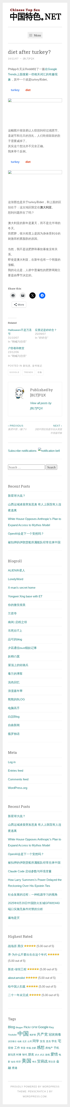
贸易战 (42, 1061)
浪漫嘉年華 (15, 690)
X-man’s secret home (21, 587)
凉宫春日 (12, 1041)
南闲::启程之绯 (17, 622)
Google (14, 372)
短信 (13, 1062)
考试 (34, 1062)
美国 (26, 1060)
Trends (28, 372)
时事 (18, 1054)
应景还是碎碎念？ (46, 329)
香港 (14, 1067)
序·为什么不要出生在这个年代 (27, 954)
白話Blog (13, 716)
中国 (23, 1033)
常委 (23, 1048)
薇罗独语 (14, 733)
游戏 (47, 1054)
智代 (24, 1054)
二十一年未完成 (18, 995)
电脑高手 (14, 708)
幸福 (28, 1048)
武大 (37, 1055)
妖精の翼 (14, 656)
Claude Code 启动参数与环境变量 (30, 871)
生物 (40, 372)
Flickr (27, 1027)
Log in (12, 762)
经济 (18, 1061)
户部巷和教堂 (16, 348)
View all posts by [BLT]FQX (41, 405)
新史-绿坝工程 (17, 969)
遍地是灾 (14, 917)
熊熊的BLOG (16, 699)
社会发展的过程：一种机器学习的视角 (33, 894)
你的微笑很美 (16, 604)
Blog (11, 1027)
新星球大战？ (16, 495)
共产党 (42, 1034)
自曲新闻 (14, 725)
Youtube (12, 1034)
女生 (42, 1041)
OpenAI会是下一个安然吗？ (26, 533)
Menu (37, 35)
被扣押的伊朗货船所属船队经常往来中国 (34, 542)
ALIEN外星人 (16, 570)
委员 (48, 1041)
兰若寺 (12, 613)
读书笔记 (37, 365)
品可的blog (15, 639)
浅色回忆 (14, 682)
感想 (41, 1047)
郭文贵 (51, 1062)
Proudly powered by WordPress (35, 1086)
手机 (56, 1047)
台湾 (29, 1041)
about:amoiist (16, 977)
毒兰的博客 (15, 673)
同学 (35, 1041)
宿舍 (10, 1047)
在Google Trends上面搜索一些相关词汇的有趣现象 (33, 74)
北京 (24, 1041)
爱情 (54, 1054)
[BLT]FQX (28, 58)
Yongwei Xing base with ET (25, 596)
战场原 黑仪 (15, 946)
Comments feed (18, 779)
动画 (19, 1041)
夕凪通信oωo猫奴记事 (22, 647)
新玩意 (27, 365)
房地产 (49, 1047)
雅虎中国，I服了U (17, 427)
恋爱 (34, 1048)
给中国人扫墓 (16, 986)
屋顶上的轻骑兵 (18, 665)
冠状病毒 (55, 1034)
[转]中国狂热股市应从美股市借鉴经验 (48, 429)
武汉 (42, 1055)
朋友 (31, 1054)
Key (51, 1027)
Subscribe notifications (23, 450)
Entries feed (15, 770)
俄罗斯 (33, 1035)
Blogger (19, 1027)
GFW (34, 1027)
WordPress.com (35, 1096)
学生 (54, 1041)
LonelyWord (15, 579)
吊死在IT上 (15, 630)
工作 (17, 1047)
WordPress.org (17, 787)
